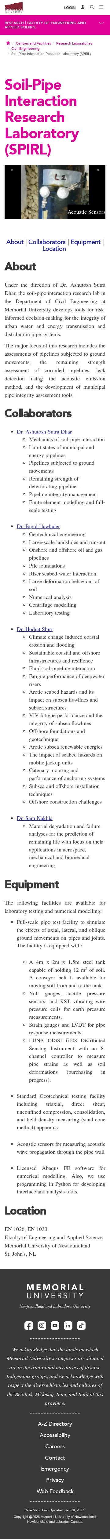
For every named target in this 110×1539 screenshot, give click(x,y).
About (15, 241)
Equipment (86, 241)
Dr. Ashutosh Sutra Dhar (44, 431)
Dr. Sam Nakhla (35, 818)
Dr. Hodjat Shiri (35, 629)
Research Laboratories (74, 43)
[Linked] (68, 1325)
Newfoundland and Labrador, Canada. (55, 1521)
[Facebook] (28, 1325)
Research (14, 23)
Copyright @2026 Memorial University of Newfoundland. (55, 1516)
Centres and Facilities (33, 43)
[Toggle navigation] (101, 7)
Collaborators (47, 241)
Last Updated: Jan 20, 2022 (63, 1510)
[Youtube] (55, 1325)
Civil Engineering (25, 48)
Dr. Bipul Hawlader (38, 526)
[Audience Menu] (83, 8)
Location (54, 248)
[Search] (92, 8)
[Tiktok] (81, 1325)
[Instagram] (42, 1325)
